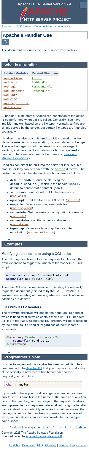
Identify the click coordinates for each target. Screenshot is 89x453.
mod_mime (10, 99)
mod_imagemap (13, 91)
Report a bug (79, 445)
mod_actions (12, 78)
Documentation (43, 26)
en (39, 427)
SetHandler (40, 91)
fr (54, 427)
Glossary (50, 445)
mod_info (10, 95)
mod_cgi (9, 86)
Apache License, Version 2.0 (44, 436)
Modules (14, 445)
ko (66, 427)
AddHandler (40, 82)
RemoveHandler (43, 86)
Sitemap (64, 445)
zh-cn (82, 427)
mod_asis (10, 82)
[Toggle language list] (5, 42)
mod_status (12, 107)
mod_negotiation (16, 103)
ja (60, 427)
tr (73, 427)
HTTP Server (22, 26)
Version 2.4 (64, 26)
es (47, 427)
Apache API (34, 368)
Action (37, 78)
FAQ (40, 445)
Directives (28, 445)
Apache (6, 26)
